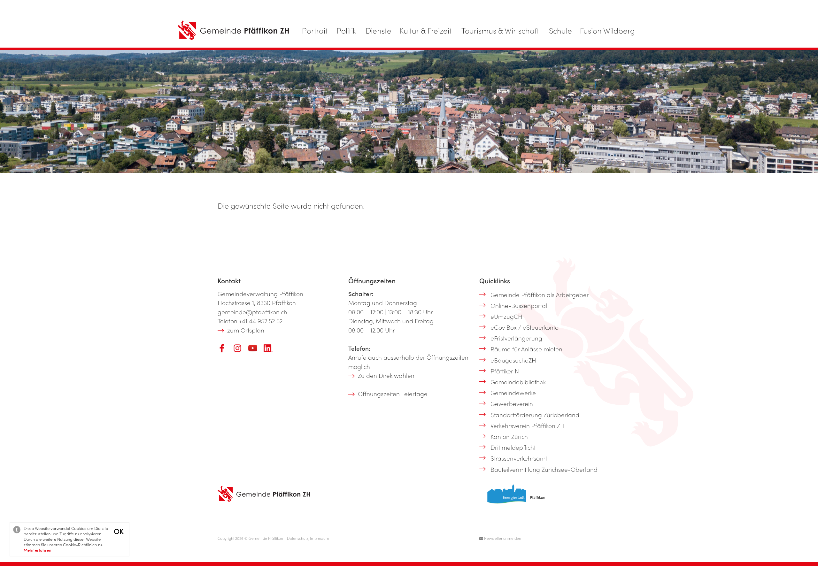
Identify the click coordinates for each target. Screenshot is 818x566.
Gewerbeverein (511, 403)
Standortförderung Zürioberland (534, 414)
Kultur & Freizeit (425, 30)
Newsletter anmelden (502, 538)
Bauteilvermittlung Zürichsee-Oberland (544, 469)
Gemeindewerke (513, 392)
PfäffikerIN (504, 370)
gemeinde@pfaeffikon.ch (252, 311)
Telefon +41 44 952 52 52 (250, 320)
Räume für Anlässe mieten (526, 348)
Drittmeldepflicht (513, 447)
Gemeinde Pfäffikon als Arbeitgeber (539, 294)
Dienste (378, 30)
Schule (560, 30)
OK (119, 531)
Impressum (319, 538)
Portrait (315, 30)
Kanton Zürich (509, 436)
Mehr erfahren (37, 550)
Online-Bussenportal (518, 305)
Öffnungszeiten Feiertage (393, 393)
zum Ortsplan (245, 329)
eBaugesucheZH (513, 360)
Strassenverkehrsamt (518, 458)
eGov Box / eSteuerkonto (524, 327)
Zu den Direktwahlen (386, 375)
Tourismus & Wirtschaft (500, 30)
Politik (346, 30)
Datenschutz (297, 538)
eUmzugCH (506, 316)
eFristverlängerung (516, 337)
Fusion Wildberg (607, 30)
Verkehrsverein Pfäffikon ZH (527, 425)
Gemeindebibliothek (518, 381)
